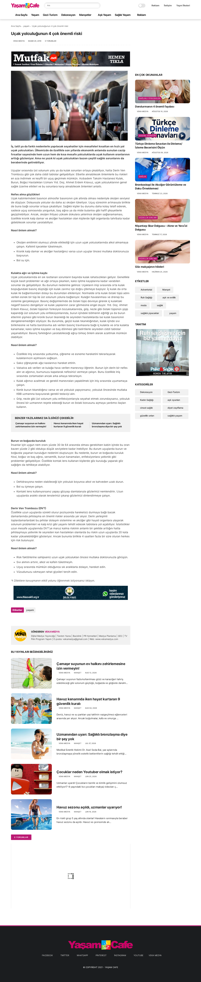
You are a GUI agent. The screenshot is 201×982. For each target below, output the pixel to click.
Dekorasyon (68, 14)
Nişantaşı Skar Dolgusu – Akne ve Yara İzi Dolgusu (161, 227)
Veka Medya (155, 955)
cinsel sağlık (146, 407)
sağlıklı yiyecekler (149, 98)
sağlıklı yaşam (175, 415)
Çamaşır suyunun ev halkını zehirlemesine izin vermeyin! (30, 425)
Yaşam (35, 14)
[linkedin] (39, 618)
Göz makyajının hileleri (149, 266)
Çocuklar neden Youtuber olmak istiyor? (89, 772)
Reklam (155, 5)
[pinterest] (178, 15)
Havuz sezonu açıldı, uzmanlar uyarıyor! (89, 807)
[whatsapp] (173, 15)
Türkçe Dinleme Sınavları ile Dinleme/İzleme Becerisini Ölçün (158, 145)
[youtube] (188, 15)
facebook (47, 955)
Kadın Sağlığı (146, 400)
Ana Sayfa (21, 14)
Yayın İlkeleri (183, 5)
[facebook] (163, 15)
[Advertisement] (162, 46)
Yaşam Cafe (111, 967)
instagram (120, 955)
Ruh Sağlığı (146, 297)
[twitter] (168, 15)
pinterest (101, 955)
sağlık (142, 176)
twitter (64, 955)
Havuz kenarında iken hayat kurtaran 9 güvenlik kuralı (68, 425)
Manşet (77, 673)
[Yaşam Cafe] (25, 7)
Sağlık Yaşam (122, 14)
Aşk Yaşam (104, 14)
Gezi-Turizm (50, 14)
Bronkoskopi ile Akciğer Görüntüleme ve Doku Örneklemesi (160, 186)
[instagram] (183, 15)
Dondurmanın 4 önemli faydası (154, 106)
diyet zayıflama (175, 407)
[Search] (97, 5)
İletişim (168, 5)
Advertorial (146, 289)
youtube (138, 955)
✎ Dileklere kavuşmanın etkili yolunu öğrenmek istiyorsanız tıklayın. (53, 580)
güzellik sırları (148, 218)
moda (143, 305)
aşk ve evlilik (169, 297)
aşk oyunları (174, 400)
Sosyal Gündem (147, 135)
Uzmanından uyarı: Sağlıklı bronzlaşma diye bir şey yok (107, 425)
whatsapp (82, 955)
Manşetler (85, 14)
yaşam (26, 26)
